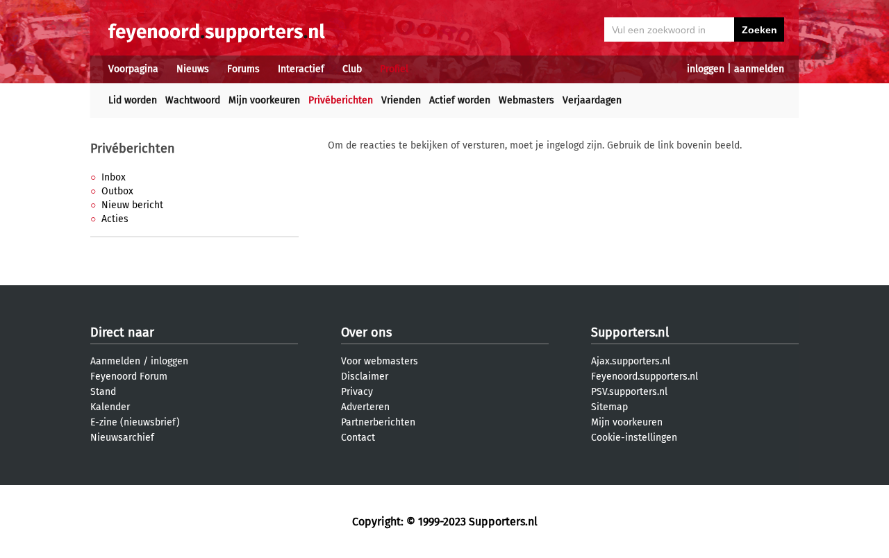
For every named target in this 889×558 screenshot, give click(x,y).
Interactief (301, 69)
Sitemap (609, 407)
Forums (243, 69)
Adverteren (365, 407)
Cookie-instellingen (634, 437)
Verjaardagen (592, 100)
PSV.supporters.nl (629, 392)
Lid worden (132, 100)
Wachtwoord (192, 100)
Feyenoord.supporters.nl (644, 376)
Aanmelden (115, 361)
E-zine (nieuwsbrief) (135, 422)
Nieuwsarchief (122, 437)
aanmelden (759, 69)
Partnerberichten (378, 422)
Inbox (113, 177)
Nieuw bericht (132, 205)
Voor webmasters (379, 361)
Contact (358, 437)
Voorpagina (133, 69)
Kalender (110, 407)
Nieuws (192, 69)
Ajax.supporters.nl (630, 361)
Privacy (357, 392)
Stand (103, 392)
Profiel (394, 69)
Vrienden (401, 100)
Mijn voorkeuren (264, 100)
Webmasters (526, 100)
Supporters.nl (630, 332)
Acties (114, 219)
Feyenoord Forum (128, 376)
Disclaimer (364, 376)
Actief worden (459, 100)
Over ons (366, 332)
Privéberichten (340, 100)
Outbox (117, 191)
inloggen (705, 69)
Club (352, 69)
